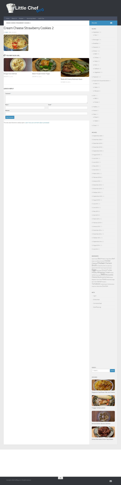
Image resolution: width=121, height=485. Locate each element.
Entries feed (96, 299)
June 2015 (95, 207)
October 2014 (96, 238)
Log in (94, 296)
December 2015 (97, 185)
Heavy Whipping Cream (101, 272)
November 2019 (97, 147)
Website (7, 110)
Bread (96, 117)
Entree (95, 51)
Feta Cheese (99, 270)
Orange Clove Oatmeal (10, 74)
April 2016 (95, 170)
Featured (95, 77)
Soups (94, 125)
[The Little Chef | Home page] (25, 8)
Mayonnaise (98, 275)
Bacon (100, 259)
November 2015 (97, 188)
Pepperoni (94, 279)
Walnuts (112, 284)
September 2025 (97, 136)
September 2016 (97, 151)
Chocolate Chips (109, 265)
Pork (95, 65)
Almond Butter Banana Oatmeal (101, 423)
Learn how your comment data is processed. (37, 122)
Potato (104, 279)
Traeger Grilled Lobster (98, 408)
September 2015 (97, 196)
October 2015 (96, 192)
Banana (110, 258)
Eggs (94, 270)
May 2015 (95, 211)
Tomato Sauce (103, 284)
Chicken (96, 57)
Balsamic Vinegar (105, 258)
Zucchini (105, 286)
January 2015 (96, 226)
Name (7, 104)
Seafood (96, 68)
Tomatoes (96, 284)
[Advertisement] (103, 337)
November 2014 (97, 234)
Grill (94, 95)
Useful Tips (41, 18)
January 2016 (96, 181)
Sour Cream (94, 281)
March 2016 (96, 173)
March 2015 (96, 219)
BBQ (95, 98)
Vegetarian (97, 72)
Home (7, 18)
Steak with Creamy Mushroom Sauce (71, 79)
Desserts (95, 47)
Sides (94, 114)
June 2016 (95, 162)
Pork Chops (99, 279)
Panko (108, 277)
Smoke (96, 102)
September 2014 (97, 241)
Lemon (94, 275)
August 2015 (96, 200)
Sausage (112, 279)
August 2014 (96, 245)
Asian (95, 83)
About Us (14, 18)
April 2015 (95, 215)
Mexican (96, 91)
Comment (8, 93)
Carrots (102, 261)
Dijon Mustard (109, 267)
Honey (111, 272)
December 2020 (97, 139)
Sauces (95, 110)
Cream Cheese (103, 267)
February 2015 (97, 222)
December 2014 (97, 230)
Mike (6, 32)
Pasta (95, 61)
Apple (93, 258)
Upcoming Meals (31, 18)
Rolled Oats (109, 279)
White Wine (99, 286)
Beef (95, 54)
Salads (96, 121)
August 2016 (96, 154)
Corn (99, 268)
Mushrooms (101, 277)
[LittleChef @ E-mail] (111, 23)
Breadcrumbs (94, 261)
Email (50, 104)
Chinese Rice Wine (101, 265)
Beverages (96, 39)
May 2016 (95, 166)
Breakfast (95, 43)
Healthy (95, 106)
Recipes (21, 18)
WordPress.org (97, 307)
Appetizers (96, 32)
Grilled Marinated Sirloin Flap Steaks (102, 439)
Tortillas (109, 284)
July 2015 (95, 204)
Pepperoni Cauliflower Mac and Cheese (103, 392)
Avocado (96, 258)
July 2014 (95, 249)
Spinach (99, 281)
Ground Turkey (107, 270)
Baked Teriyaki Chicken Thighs (41, 74)
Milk (103, 274)
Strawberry (104, 281)
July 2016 (95, 158)
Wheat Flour (94, 286)
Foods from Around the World (101, 80)
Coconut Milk (95, 267)
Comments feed (97, 303)
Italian (96, 87)
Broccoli (99, 261)
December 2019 (97, 143)
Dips (95, 35)
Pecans (111, 277)
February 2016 (97, 177)
